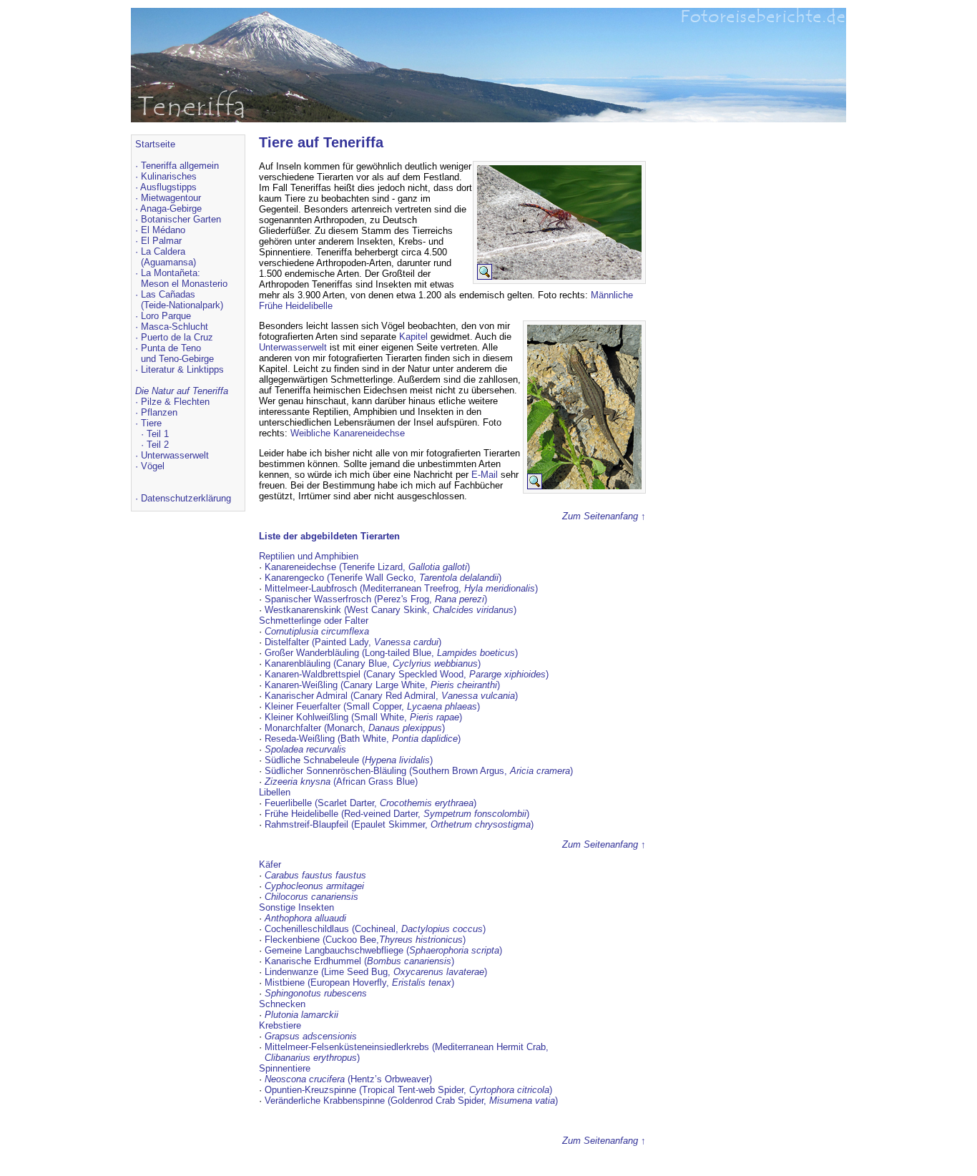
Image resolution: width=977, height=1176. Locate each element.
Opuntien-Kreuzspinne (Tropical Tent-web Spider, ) (408, 1089)
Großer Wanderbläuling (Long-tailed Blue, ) (391, 652)
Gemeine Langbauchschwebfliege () (383, 950)
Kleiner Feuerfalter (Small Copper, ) (372, 706)
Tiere (151, 423)
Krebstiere (280, 1025)
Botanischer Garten (181, 219)
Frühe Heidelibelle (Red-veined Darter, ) (397, 813)
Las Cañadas (168, 294)
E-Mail (484, 474)
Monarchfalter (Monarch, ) (355, 727)
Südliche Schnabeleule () (349, 760)
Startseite (155, 144)
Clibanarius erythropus (311, 1057)
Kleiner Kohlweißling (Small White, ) (363, 717)
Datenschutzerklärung (186, 498)
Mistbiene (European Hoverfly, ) (359, 982)
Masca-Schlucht (174, 326)
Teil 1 (158, 433)
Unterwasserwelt (175, 455)
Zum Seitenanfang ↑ (604, 516)
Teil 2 (158, 444)
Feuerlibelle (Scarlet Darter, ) (370, 803)
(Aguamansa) (168, 262)
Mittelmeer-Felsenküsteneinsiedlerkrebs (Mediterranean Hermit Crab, (407, 1047)
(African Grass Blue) (341, 781)
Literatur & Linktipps (182, 369)
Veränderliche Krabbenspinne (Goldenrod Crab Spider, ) (411, 1100)
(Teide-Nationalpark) (182, 305)
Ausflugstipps (168, 187)
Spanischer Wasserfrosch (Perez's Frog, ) (376, 599)
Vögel (153, 466)
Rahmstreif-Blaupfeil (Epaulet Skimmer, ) (399, 824)
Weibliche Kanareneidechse (347, 433)
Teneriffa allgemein (180, 165)
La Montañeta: (170, 273)
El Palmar (161, 240)
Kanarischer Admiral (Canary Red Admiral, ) (391, 695)
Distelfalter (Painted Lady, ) (353, 642)
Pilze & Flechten (175, 401)
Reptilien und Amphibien (308, 556)
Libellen (274, 792)
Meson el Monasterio (184, 283)
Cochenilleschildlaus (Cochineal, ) (375, 928)
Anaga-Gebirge (171, 208)
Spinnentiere (284, 1068)
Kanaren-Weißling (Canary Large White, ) (382, 685)
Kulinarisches (169, 176)
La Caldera (163, 251)
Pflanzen (159, 412)
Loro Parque (166, 315)
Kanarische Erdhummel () (359, 961)
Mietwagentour (171, 197)
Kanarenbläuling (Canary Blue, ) (373, 663)
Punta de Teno (171, 348)
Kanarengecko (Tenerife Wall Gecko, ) (383, 577)
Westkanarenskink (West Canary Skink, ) (390, 609)
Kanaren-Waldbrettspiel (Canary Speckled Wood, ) (407, 674)
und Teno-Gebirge (177, 358)
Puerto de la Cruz (177, 337)
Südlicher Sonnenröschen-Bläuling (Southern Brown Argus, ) (419, 770)
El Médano (163, 230)
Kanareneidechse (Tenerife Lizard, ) (367, 567)
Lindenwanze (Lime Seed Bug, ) (376, 971)
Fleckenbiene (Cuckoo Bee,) (365, 939)
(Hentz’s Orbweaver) (348, 1079)
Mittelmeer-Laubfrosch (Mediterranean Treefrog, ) (401, 588)
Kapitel (413, 336)
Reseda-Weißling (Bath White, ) (363, 738)
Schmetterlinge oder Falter (313, 620)
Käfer (270, 864)
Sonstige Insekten (296, 907)
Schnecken (282, 1004)
